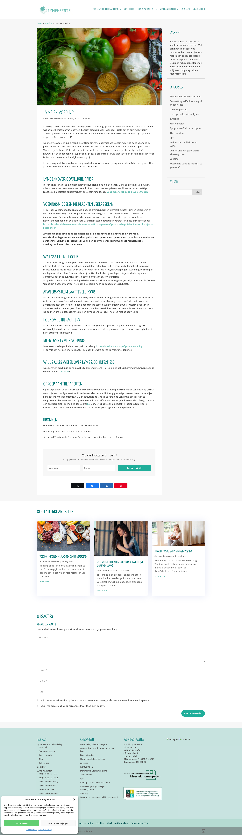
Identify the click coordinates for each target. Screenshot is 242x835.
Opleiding (129, 9)
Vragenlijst (199, 9)
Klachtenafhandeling (117, 823)
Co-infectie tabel (46, 789)
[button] (74, 799)
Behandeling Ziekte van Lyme (185, 96)
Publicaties (44, 763)
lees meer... (46, 581)
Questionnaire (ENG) (48, 781)
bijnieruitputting (178, 109)
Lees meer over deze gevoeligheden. (127, 191)
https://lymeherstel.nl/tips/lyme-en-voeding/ (119, 346)
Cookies (100, 823)
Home (40, 23)
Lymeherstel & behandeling (105, 9)
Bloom (88, 831)
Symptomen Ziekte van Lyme (185, 128)
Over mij (43, 747)
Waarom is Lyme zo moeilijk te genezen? (99, 797)
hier (89, 403)
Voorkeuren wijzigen (58, 823)
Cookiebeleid (31, 829)
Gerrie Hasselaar (57, 118)
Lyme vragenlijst (145, 9)
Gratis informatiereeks (49, 793)
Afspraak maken (168, 9)
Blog (41, 759)
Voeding (48, 23)
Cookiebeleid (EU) (139, 823)
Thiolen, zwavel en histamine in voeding (173, 551)
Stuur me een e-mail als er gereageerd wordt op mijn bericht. (72, 705)
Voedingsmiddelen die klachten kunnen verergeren (63, 556)
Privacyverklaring (45, 829)
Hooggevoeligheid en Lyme (184, 114)
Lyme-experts (45, 755)
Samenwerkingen (47, 751)
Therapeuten (177, 133)
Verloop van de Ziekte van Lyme (95, 782)
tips (172, 137)
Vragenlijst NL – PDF (48, 777)
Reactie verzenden (193, 713)
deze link (64, 371)
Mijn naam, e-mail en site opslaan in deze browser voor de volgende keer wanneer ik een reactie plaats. (94, 700)
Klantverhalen (177, 123)
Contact (186, 9)
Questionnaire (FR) (47, 785)
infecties (174, 118)
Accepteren (22, 823)
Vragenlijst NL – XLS (48, 773)
